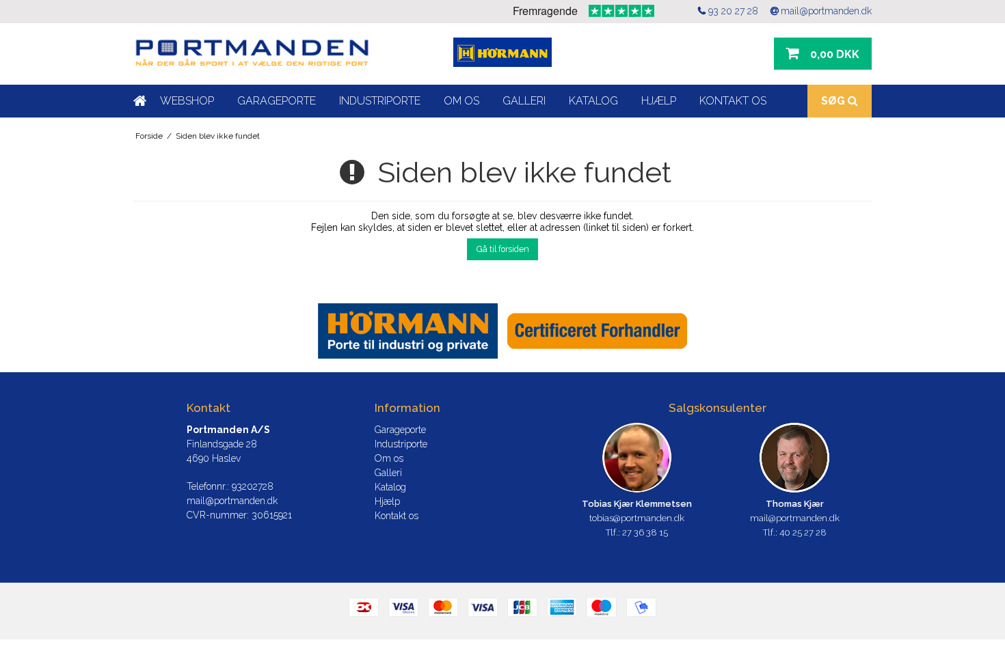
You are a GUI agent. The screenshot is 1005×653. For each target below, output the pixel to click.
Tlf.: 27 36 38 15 (637, 532)
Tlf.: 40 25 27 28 (795, 532)
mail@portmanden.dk (826, 10)
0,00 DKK (834, 54)
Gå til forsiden (503, 249)
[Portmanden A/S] (252, 54)
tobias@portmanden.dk (636, 518)
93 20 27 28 (733, 10)
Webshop (187, 100)
